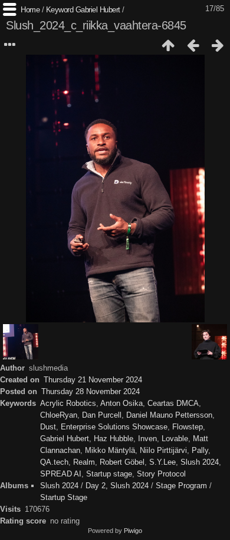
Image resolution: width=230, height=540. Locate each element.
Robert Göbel (122, 462)
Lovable (175, 438)
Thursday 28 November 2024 (90, 391)
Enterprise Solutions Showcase (114, 426)
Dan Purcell (101, 415)
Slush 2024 (199, 462)
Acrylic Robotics (68, 403)
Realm (84, 462)
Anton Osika (121, 403)
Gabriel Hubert (97, 9)
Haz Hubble (113, 438)
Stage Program (181, 485)
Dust (48, 426)
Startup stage (109, 473)
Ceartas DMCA (173, 403)
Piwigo (133, 530)
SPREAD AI (60, 473)
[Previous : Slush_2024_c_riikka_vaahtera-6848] (192, 45)
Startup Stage (63, 497)
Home (30, 9)
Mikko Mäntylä (110, 450)
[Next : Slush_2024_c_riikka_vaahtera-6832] (217, 45)
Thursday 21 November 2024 (93, 379)
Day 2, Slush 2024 (117, 485)
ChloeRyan (58, 415)
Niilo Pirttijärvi (163, 450)
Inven (147, 438)
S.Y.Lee (162, 462)
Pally (200, 450)
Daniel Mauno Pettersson (169, 415)
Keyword (60, 9)
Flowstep (187, 426)
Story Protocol (161, 473)
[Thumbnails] (168, 45)
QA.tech (54, 462)
